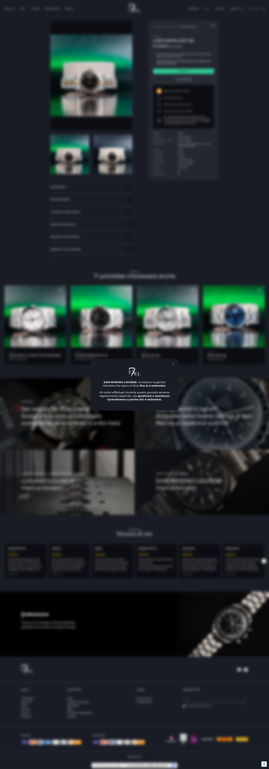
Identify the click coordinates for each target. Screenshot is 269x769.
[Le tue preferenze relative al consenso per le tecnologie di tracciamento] (264, 764)
